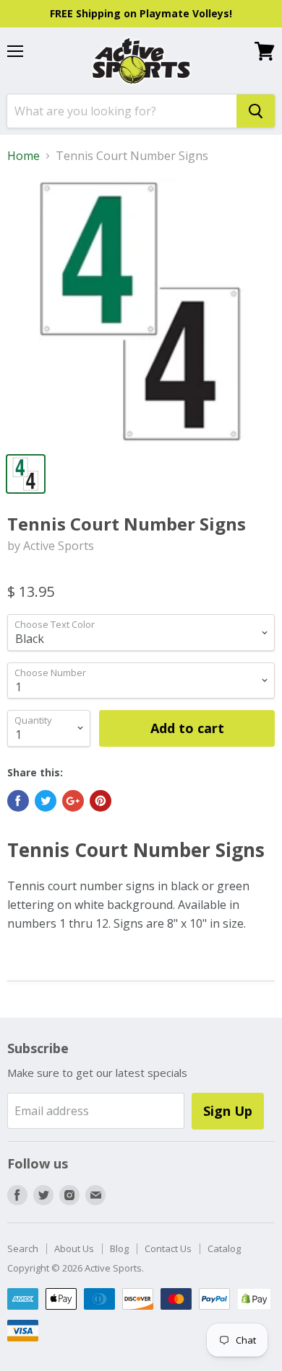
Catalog (224, 1248)
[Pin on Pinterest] (100, 801)
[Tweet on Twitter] (45, 801)
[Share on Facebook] (18, 801)
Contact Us (168, 1248)
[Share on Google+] (73, 801)
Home (23, 155)
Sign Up (227, 1110)
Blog (119, 1248)
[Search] (255, 111)
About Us (74, 1248)
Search (22, 1248)
